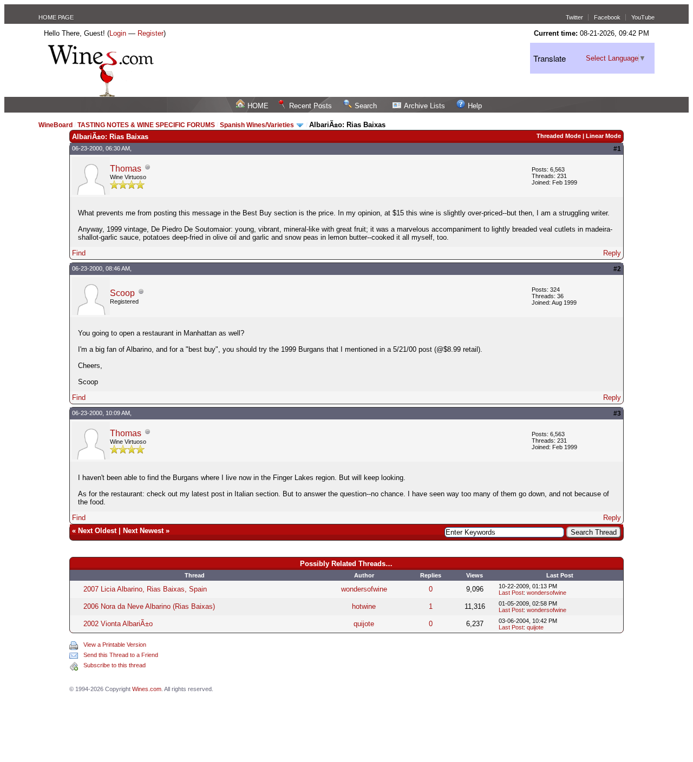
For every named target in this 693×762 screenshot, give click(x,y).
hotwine (364, 606)
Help (475, 106)
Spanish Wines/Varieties (257, 125)
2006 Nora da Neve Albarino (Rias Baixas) (149, 606)
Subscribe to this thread (114, 665)
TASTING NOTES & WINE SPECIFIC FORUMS (146, 125)
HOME (258, 106)
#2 (617, 269)
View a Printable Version (114, 644)
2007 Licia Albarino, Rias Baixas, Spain (145, 589)
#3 (617, 413)
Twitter (574, 17)
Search (366, 106)
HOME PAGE (56, 17)
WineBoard (55, 125)
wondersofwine (364, 589)
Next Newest (143, 531)
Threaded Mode (559, 136)
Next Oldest (97, 531)
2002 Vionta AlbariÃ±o (118, 624)
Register (151, 33)
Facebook (607, 17)
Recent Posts (310, 106)
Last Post (511, 592)
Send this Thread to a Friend (120, 655)
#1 (617, 149)
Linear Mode (603, 136)
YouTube (643, 17)
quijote (364, 624)
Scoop (122, 293)
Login (117, 33)
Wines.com (146, 689)
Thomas (125, 168)
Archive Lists (424, 106)
